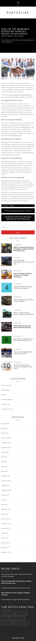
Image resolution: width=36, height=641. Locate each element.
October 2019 (5, 528)
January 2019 (5, 547)
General (11, 205)
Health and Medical (7, 399)
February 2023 (5, 519)
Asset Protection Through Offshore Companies (23, 287)
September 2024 (6, 490)
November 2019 (6, 523)
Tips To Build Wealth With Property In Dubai (23, 353)
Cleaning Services (6, 385)
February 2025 (5, 476)
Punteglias (18, 12)
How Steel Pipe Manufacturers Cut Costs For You (24, 262)
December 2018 (6, 552)
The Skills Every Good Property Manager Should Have (23, 366)
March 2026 (5, 433)
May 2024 (4, 504)
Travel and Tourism (7, 409)
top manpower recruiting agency (20, 95)
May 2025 (4, 466)
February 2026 (5, 438)
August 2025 (5, 452)
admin (22, 36)
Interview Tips (5, 404)
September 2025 (6, 447)
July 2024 (4, 500)
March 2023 (5, 514)
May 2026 (4, 428)
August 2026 (5, 423)
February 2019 (5, 543)
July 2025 (4, 457)
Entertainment (5, 390)
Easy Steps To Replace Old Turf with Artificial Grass (23, 340)
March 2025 (5, 471)
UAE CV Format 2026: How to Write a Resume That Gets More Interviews (16, 575)
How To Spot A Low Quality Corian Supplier (23, 300)
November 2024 (6, 481)
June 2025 (4, 462)
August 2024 (5, 495)
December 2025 (6, 442)
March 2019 (5, 538)
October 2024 (5, 485)
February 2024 (5, 509)
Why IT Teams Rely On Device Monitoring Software (24, 313)
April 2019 (4, 533)
